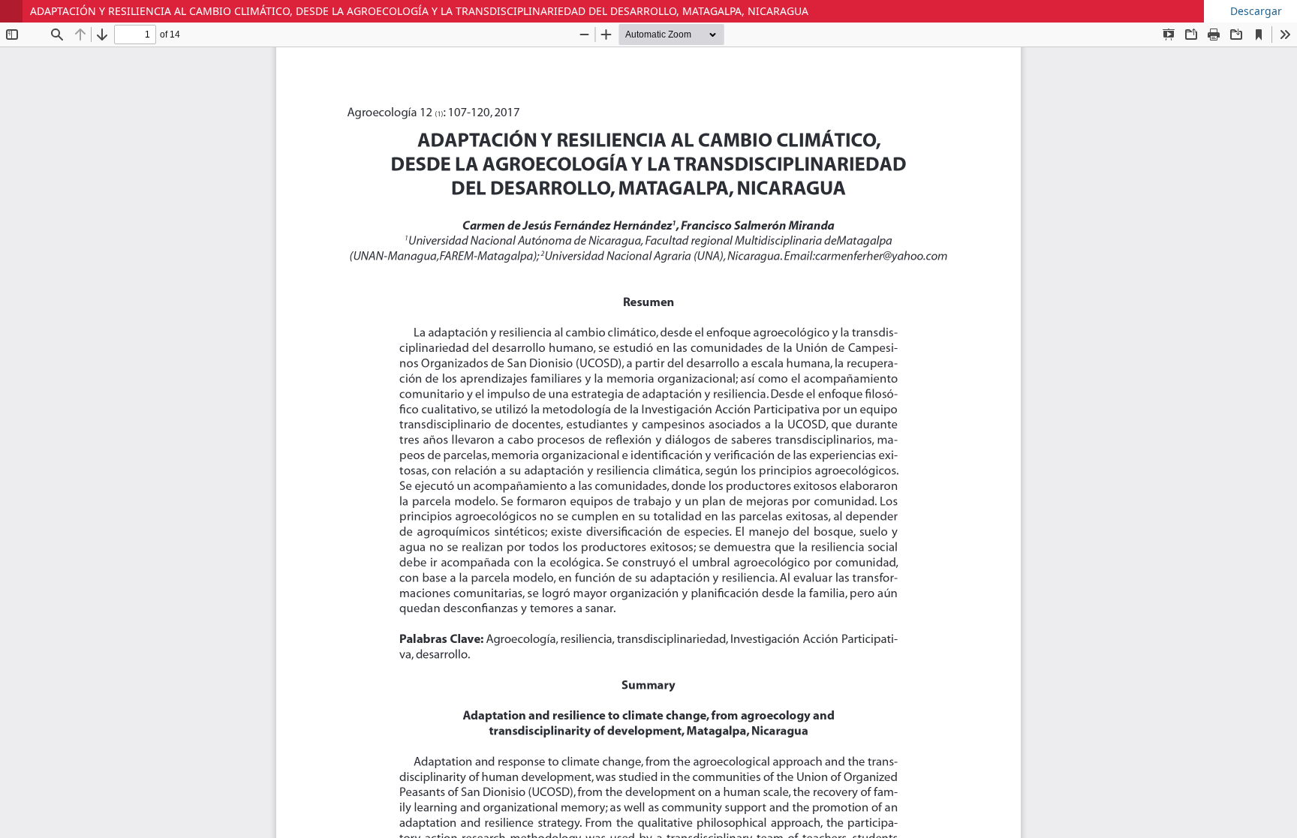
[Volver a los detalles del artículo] (11, 11)
